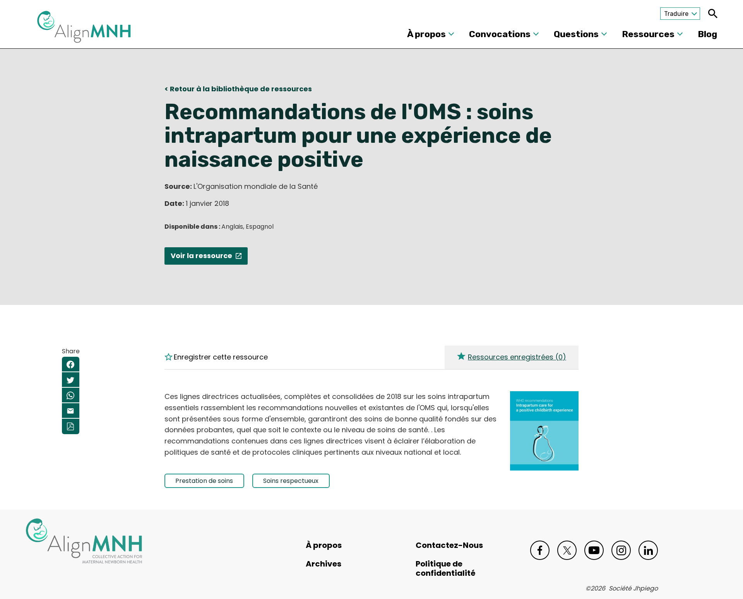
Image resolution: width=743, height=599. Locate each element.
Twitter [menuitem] (70, 380)
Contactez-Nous (449, 545)
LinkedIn (648, 550)
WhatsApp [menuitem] (70, 395)
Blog (707, 34)
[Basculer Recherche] (712, 13)
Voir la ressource (201, 255)
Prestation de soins (204, 480)
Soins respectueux (290, 480)
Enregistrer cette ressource (221, 357)
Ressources (648, 34)
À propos (426, 34)
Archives (323, 563)
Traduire (676, 13)
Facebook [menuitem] (70, 364)
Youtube (594, 550)
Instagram (621, 550)
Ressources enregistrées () (517, 357)
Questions (576, 34)
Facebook (540, 550)
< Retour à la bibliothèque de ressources (238, 89)
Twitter (567, 550)
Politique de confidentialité (446, 568)
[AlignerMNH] (84, 29)
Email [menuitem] (70, 411)
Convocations (500, 34)
